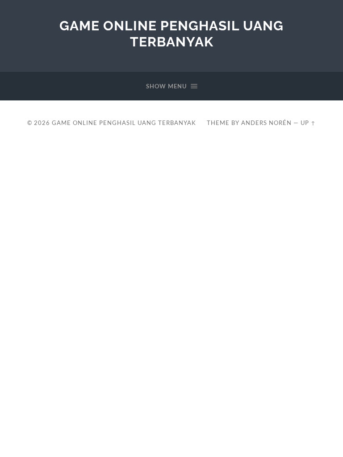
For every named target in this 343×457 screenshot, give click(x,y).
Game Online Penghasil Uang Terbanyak (171, 34)
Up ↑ (308, 122)
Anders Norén (266, 122)
